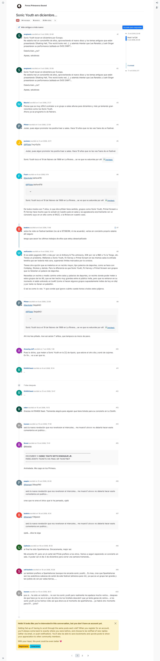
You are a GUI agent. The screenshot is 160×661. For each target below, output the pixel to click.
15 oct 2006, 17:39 (44, 424)
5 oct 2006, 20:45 (47, 34)
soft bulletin (28, 570)
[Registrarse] (157, 7)
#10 (117, 349)
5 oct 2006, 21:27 (45, 103)
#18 (117, 546)
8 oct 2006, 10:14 (48, 368)
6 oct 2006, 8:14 (43, 174)
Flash (26, 174)
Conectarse (35, 646)
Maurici (27, 103)
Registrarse (23, 646)
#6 (117, 174)
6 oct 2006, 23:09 (44, 302)
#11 (117, 368)
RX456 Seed (28, 368)
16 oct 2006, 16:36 (48, 570)
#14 (117, 424)
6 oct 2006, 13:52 (47, 251)
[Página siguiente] (88, 655)
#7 (117, 227)
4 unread (131, 65)
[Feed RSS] (55, 20)
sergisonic (28, 34)
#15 (117, 443)
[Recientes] (3, 3)
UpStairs (27, 546)
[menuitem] (157, 3)
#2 (117, 68)
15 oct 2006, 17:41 (43, 443)
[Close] (115, 623)
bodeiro (27, 227)
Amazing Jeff (29, 349)
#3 (117, 103)
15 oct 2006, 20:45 (45, 481)
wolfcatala (28, 251)
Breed (26, 443)
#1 (117, 34)
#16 (117, 481)
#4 (117, 125)
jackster (27, 141)
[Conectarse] (157, 3)
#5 (117, 141)
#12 (117, 391)
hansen (26, 424)
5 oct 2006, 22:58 (44, 125)
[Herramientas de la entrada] (116, 61)
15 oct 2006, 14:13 (43, 407)
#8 (117, 251)
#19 (117, 570)
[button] (3, 658)
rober (26, 407)
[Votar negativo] (112, 61)
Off (18, 20)
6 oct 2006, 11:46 (45, 227)
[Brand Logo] (20, 5)
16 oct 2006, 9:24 (45, 513)
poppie (26, 481)
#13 (117, 407)
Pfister (26, 125)
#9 (117, 302)
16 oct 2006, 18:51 (44, 592)
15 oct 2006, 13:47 (48, 391)
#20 (117, 592)
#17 (117, 513)
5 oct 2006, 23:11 (45, 141)
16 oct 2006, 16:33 (46, 546)
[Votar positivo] (103, 61)
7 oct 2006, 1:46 (48, 349)
